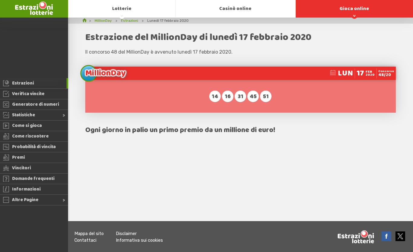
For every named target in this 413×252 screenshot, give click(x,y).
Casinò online (235, 8)
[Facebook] (387, 239)
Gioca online (354, 8)
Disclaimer (126, 233)
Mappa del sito (89, 233)
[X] (400, 239)
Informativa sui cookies (139, 240)
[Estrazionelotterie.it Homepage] (34, 13)
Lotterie (122, 8)
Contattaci (85, 240)
